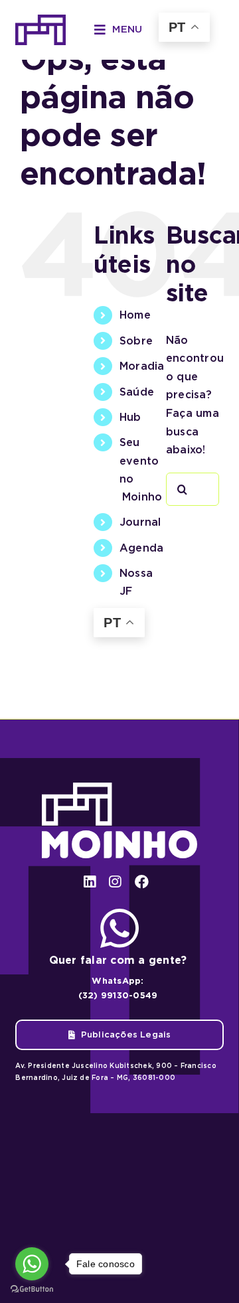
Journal (140, 522)
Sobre (136, 341)
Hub (130, 417)
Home (135, 315)
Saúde (137, 392)
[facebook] (142, 882)
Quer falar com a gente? (118, 960)
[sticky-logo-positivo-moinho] (40, 19)
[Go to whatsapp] (31, 1263)
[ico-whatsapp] (119, 913)
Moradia (142, 366)
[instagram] (115, 882)
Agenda (141, 548)
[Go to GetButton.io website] (32, 1289)
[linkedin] (90, 882)
